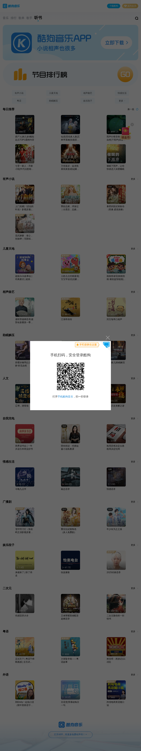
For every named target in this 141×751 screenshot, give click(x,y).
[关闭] (107, 337)
